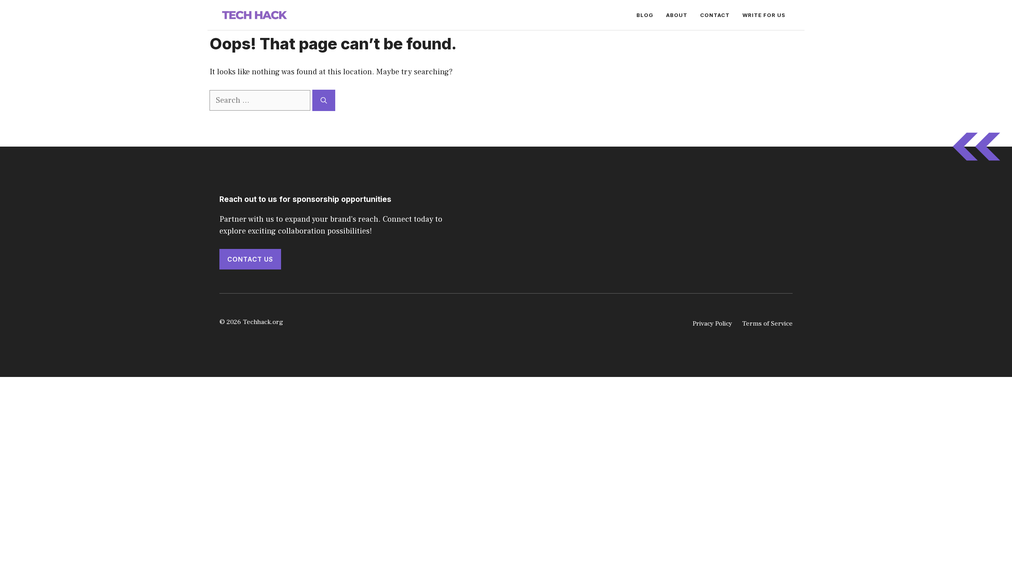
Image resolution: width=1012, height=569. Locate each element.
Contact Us (250, 259)
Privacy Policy (712, 323)
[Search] (323, 100)
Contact (715, 15)
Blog (644, 15)
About (676, 15)
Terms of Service (767, 323)
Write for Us (763, 15)
